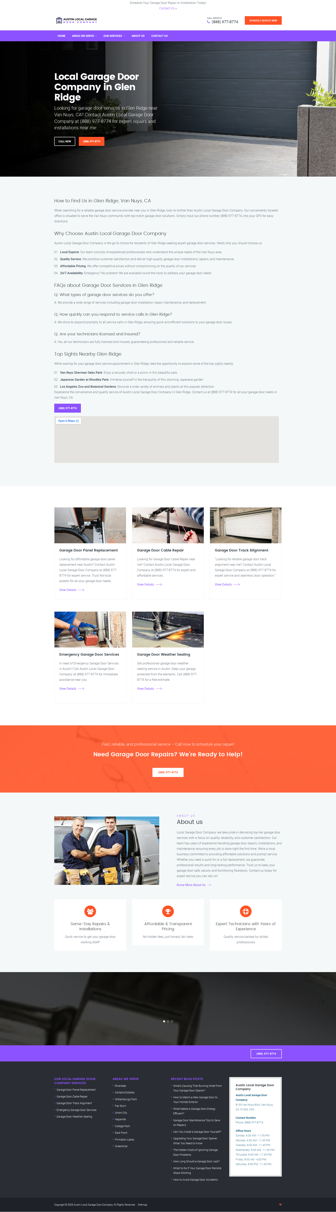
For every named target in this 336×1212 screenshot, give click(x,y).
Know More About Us (191, 885)
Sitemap (142, 1204)
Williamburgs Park (126, 1099)
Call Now (65, 141)
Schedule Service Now (263, 20)
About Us (138, 36)
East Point (121, 1132)
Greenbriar (121, 1146)
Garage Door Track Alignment (74, 1103)
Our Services (112, 36)
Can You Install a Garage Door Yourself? (197, 1132)
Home (61, 36)
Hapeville (120, 1119)
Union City (121, 1112)
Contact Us (166, 8)
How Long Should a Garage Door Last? (196, 1161)
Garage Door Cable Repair (72, 1096)
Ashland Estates (125, 1092)
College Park (122, 1126)
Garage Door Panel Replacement (76, 1089)
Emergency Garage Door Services (76, 1110)
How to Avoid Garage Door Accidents (195, 1179)
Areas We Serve (83, 36)
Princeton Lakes (124, 1139)
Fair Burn (120, 1106)
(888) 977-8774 (225, 21)
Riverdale (120, 1086)
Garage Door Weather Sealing (74, 1116)
